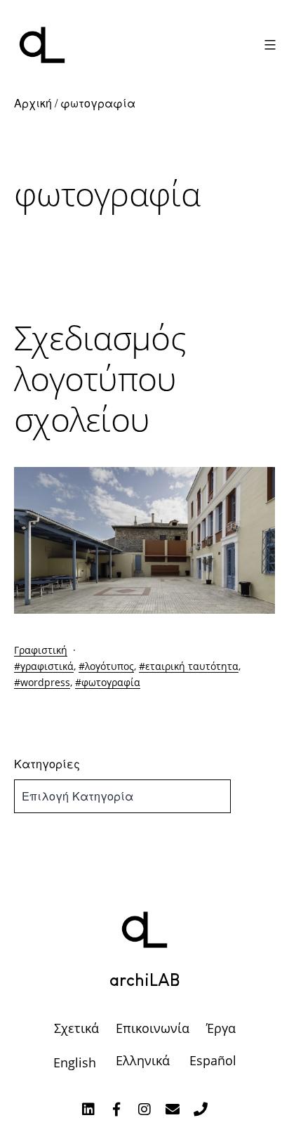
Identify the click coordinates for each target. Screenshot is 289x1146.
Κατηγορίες (47, 763)
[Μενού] (268, 44)
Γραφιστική (40, 650)
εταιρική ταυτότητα (191, 666)
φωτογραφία (110, 682)
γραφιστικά (47, 666)
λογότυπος (109, 666)
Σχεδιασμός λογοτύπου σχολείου (100, 378)
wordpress (45, 682)
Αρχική (33, 103)
